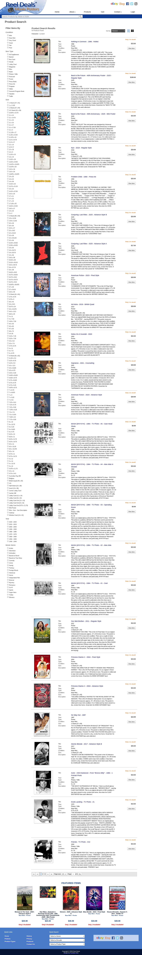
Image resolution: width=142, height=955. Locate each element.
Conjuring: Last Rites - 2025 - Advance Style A (89, 244)
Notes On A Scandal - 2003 (81, 334)
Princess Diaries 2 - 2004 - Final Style (85, 657)
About (71, 12)
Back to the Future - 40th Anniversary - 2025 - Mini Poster (93, 114)
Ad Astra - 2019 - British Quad (82, 304)
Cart (102, 12)
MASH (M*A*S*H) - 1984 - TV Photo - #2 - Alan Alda (91, 545)
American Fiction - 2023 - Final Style (85, 275)
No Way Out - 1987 (78, 715)
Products (87, 12)
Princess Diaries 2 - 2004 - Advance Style (87, 686)
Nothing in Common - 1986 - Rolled (84, 42)
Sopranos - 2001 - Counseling (82, 363)
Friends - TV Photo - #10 (80, 842)
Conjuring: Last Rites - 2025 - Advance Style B (89, 215)
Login (133, 12)
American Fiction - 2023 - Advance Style (86, 395)
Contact (117, 12)
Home (57, 12)
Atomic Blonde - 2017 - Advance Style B (86, 744)
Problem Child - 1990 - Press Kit (83, 177)
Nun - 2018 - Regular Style (81, 148)
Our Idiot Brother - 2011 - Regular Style (86, 621)
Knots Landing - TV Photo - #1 (82, 802)
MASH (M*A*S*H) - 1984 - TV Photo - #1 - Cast (89, 583)
